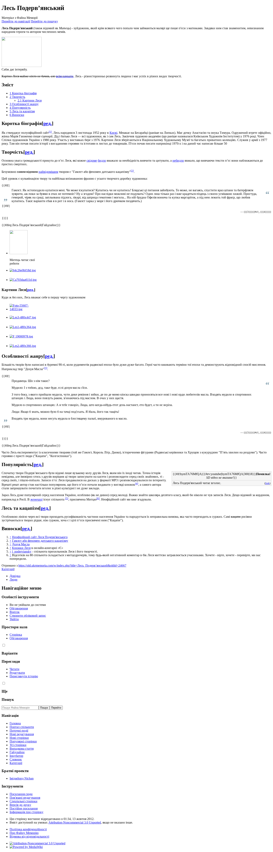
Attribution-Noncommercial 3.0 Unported (74, 822)
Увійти (14, 619)
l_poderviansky (21, 551)
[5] (66, 498)
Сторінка (16, 634)
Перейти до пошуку (44, 21)
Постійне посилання (24, 808)
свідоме (92, 160)
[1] (50, 131)
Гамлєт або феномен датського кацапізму (40, 540)
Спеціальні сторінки (23, 801)
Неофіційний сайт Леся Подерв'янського (40, 537)
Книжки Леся (21, 548)
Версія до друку (20, 805)
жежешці (36, 499)
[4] (136, 483)
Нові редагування (22, 734)
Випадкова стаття (22, 748)
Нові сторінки (19, 737)
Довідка (15, 576)
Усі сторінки (18, 745)
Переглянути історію (24, 676)
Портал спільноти (22, 727)
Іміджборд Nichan (22, 778)
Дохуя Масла (21, 544)
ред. (47, 123)
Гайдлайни (17, 752)
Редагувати (17, 672)
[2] (132, 170)
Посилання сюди (21, 794)
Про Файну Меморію (24, 833)
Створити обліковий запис (28, 615)
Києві (113, 132)
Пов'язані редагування (25, 797)
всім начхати (64, 76)
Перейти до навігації (16, 21)
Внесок (15, 612)
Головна (15, 723)
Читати (14, 669)
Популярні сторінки (23, 741)
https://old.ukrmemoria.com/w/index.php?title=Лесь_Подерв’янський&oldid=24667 (72, 565)
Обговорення (19, 608)
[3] (45, 368)
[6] (98, 498)
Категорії (8, 569)
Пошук (8, 699)
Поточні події (19, 730)
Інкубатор (16, 755)
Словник (16, 759)
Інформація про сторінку (26, 812)
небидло (178, 160)
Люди (13, 579)
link (267, 483)
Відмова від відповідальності (29, 836)
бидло (102, 160)
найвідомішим (48, 171)
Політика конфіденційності (28, 829)
